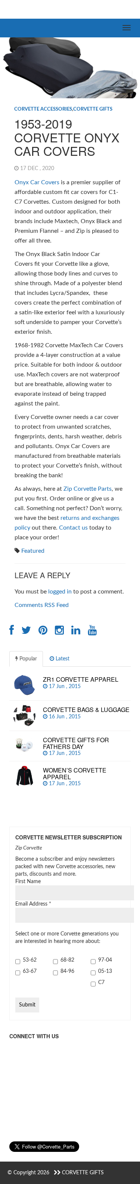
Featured (32, 551)
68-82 (67, 960)
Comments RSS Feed (42, 605)
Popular (27, 659)
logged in (60, 592)
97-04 (105, 960)
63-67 (30, 971)
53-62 (30, 960)
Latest (61, 659)
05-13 (105, 971)
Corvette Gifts (92, 109)
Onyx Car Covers (37, 182)
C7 (101, 982)
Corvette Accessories (43, 109)
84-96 (67, 971)
